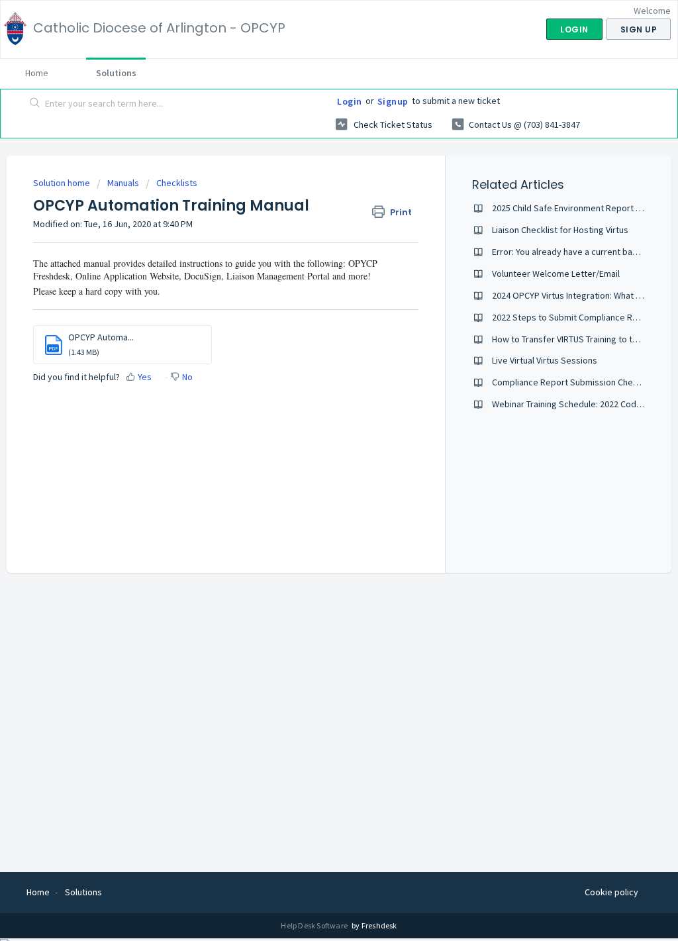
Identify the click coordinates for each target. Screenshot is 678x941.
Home (36, 73)
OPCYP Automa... (101, 337)
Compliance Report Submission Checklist (573, 382)
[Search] (35, 104)
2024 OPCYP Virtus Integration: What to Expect (582, 295)
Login (349, 101)
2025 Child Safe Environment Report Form (574, 208)
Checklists (176, 183)
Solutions (116, 73)
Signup (393, 101)
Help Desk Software (315, 925)
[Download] (314, 300)
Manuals (123, 183)
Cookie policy (611, 892)
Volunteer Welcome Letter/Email (556, 273)
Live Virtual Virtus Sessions (544, 360)
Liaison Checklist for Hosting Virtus (560, 230)
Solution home (62, 183)
